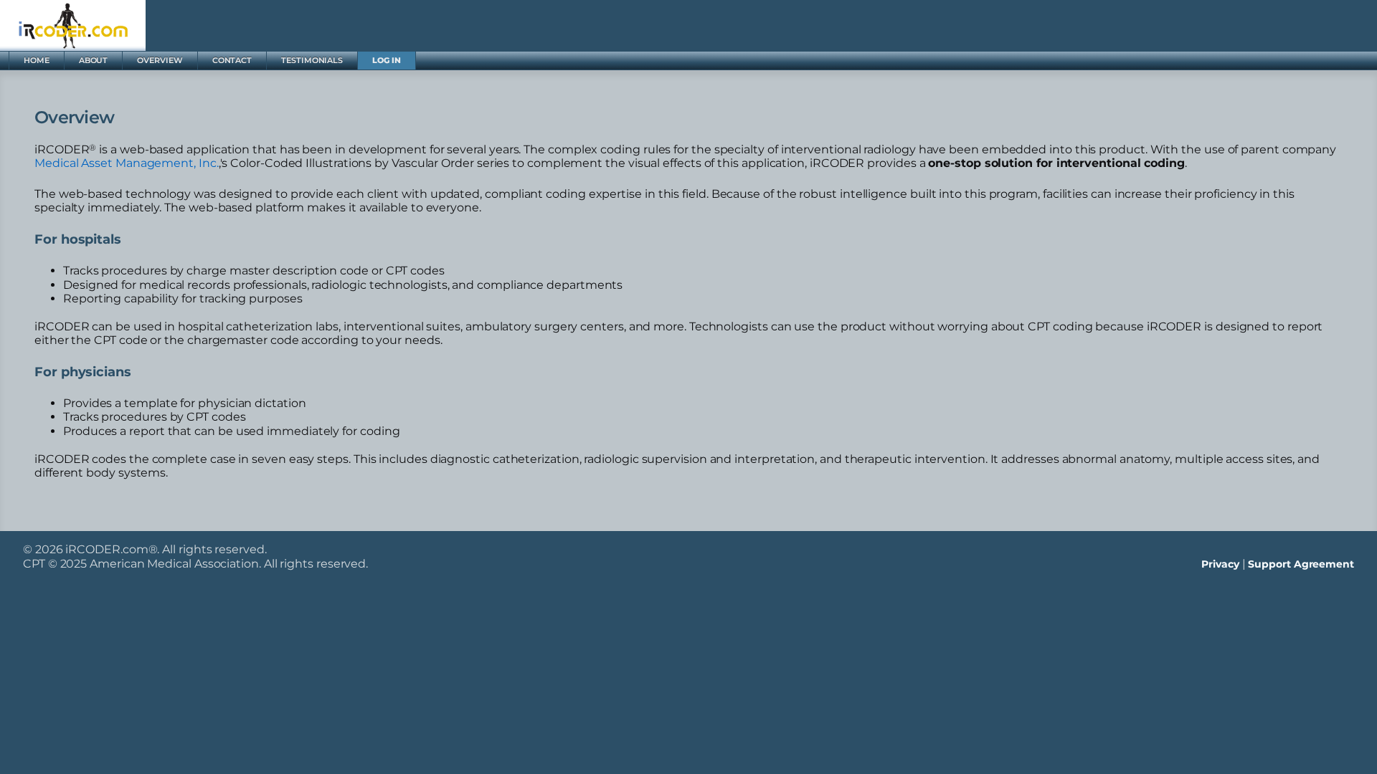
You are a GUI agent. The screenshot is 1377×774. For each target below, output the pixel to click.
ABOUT (93, 60)
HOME (36, 60)
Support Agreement (1301, 564)
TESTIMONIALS (312, 60)
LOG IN (386, 60)
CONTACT (232, 60)
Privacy (1220, 564)
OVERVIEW (159, 60)
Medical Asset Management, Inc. (126, 163)
